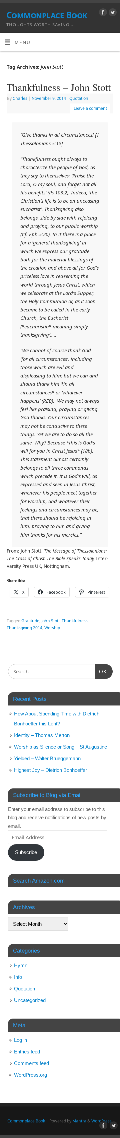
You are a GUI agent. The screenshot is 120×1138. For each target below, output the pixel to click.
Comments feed (31, 1063)
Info (18, 977)
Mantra (79, 1121)
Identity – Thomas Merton (42, 735)
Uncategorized (30, 1000)
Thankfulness (75, 621)
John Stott (50, 621)
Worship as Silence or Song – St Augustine (60, 747)
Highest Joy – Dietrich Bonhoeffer (50, 770)
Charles (20, 98)
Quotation (78, 98)
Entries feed (27, 1051)
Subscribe (26, 852)
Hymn (20, 965)
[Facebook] (102, 13)
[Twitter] (112, 13)
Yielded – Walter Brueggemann (47, 758)
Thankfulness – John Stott (59, 87)
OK (101, 671)
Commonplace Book (46, 15)
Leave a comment (90, 108)
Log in (20, 1040)
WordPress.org (30, 1075)
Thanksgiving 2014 (24, 628)
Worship (52, 628)
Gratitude (30, 621)
